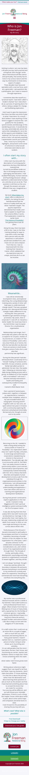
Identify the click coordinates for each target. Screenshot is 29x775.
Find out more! (22, 2)
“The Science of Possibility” (14, 220)
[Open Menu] (14, 18)
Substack (14, 758)
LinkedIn (14, 752)
